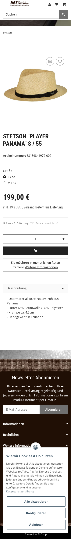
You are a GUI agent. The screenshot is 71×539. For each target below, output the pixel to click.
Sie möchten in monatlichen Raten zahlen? (35, 265)
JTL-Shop (42, 534)
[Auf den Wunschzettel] (60, 61)
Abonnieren (53, 409)
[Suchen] (63, 14)
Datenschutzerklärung (24, 391)
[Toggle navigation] (5, 2)
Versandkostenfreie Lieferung (43, 207)
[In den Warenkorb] (35, 250)
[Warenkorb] (64, 4)
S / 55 (11, 177)
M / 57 (12, 183)
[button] (49, 4)
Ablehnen (36, 525)
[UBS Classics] (19, 4)
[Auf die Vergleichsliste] (50, 61)
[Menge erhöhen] (63, 239)
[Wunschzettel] (56, 4)
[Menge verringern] (7, 239)
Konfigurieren (36, 513)
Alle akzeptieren (36, 501)
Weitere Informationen (41, 267)
